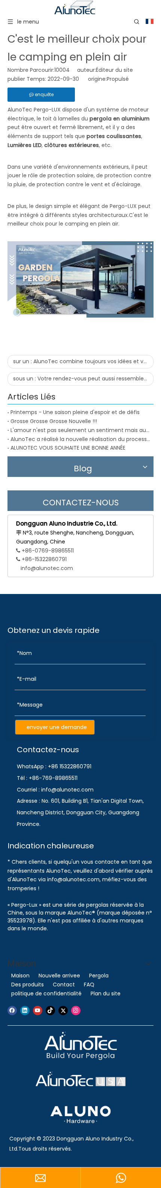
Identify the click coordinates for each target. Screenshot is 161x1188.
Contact (64, 984)
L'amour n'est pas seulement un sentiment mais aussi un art (80, 430)
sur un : (83, 361)
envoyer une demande (57, 727)
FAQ (89, 984)
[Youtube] (37, 1010)
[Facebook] (12, 1010)
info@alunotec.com (47, 568)
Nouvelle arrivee (59, 975)
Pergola (99, 975)
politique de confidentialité (46, 993)
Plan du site (106, 993)
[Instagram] (75, 1010)
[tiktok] (50, 1010)
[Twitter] (63, 1010)
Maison (20, 975)
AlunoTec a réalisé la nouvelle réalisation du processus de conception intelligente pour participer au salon (80, 439)
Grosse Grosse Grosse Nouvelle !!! (53, 421)
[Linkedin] (25, 1010)
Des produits (27, 984)
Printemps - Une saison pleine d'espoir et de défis (75, 412)
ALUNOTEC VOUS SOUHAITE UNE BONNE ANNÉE (67, 447)
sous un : (83, 378)
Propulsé (118, 79)
